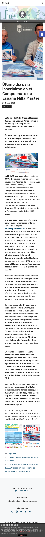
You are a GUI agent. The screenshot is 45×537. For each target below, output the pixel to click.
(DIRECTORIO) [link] (22, 491)
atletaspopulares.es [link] (15, 229)
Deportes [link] (6, 106)
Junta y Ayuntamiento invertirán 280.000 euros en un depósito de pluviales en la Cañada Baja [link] (21, 467)
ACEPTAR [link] (22, 535)
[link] (42, 34)
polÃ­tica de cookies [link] (24, 532)
